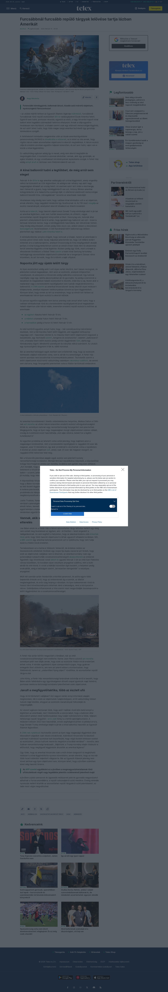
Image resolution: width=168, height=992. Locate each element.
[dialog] (84, 496)
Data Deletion (71, 522)
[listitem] (83, 501)
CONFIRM (67, 514)
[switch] (112, 506)
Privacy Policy (97, 522)
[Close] (123, 470)
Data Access (84, 522)
